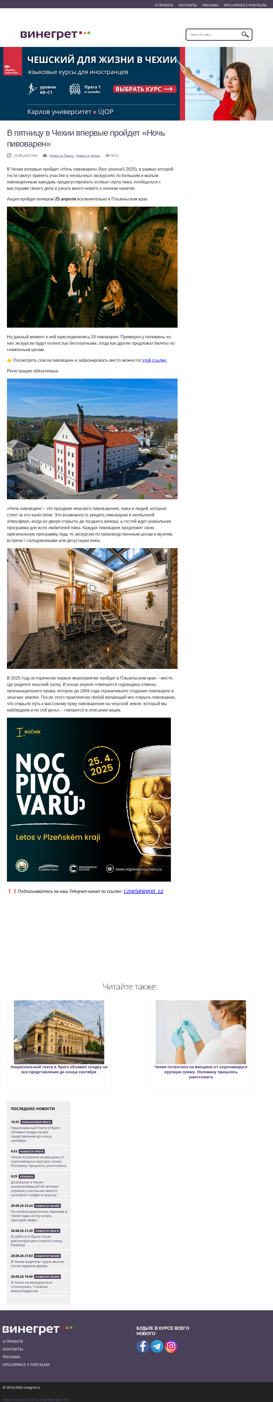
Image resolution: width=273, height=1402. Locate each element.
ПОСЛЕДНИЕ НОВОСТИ (33, 1108)
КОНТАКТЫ (188, 5)
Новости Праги (31, 1151)
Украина (26, 1176)
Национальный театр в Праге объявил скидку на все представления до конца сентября (59, 1069)
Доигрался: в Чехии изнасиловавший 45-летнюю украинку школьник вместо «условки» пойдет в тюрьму (34, 1188)
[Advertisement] (92, 942)
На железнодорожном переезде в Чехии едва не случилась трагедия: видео (39, 1215)
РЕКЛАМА (210, 5)
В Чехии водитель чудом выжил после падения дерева (37, 1263)
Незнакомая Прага (36, 1122)
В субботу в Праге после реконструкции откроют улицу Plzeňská (36, 1240)
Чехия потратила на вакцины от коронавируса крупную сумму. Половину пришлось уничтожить (201, 1071)
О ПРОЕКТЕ (164, 5)
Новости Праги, (62, 155)
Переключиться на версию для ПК (36, 1399)
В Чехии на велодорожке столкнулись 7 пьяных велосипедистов (31, 1286)
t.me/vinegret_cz (143, 891)
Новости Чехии (88, 155)
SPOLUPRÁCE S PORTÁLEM (245, 5)
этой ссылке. (154, 360)
